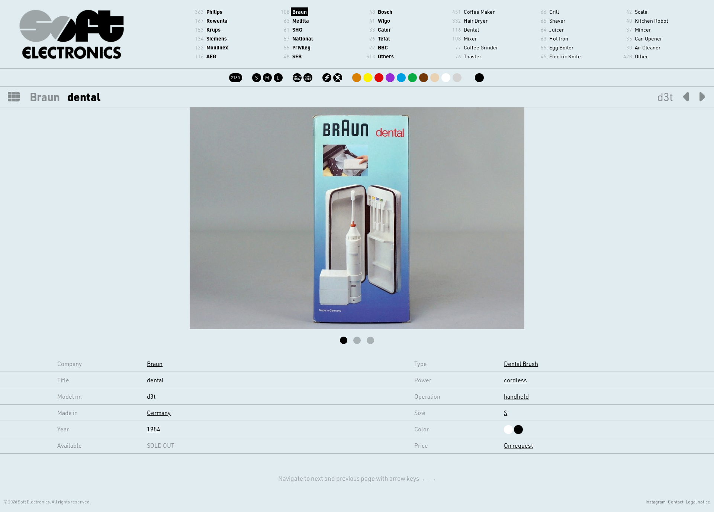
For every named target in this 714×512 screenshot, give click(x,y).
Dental (471, 29)
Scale (641, 11)
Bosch (385, 11)
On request (518, 445)
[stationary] (298, 76)
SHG (297, 29)
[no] (338, 76)
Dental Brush (521, 363)
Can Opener (648, 38)
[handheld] (308, 76)
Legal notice (698, 502)
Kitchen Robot (651, 20)
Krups (213, 29)
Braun (299, 11)
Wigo (384, 20)
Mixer (470, 38)
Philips (214, 11)
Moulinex (217, 47)
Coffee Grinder (481, 47)
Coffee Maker (479, 11)
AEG (211, 56)
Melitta (300, 20)
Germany (159, 413)
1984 (153, 429)
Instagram (656, 502)
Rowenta (217, 20)
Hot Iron (558, 38)
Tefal (384, 38)
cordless (515, 380)
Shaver (557, 20)
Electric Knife (565, 56)
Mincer (643, 29)
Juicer (556, 29)
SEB (297, 56)
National (302, 38)
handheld (516, 396)
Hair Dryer (476, 20)
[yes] (327, 76)
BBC (383, 47)
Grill (554, 11)
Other (641, 56)
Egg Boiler (561, 47)
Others (386, 56)
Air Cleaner (647, 47)
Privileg (301, 47)
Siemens (216, 38)
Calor (384, 29)
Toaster (472, 56)
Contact (676, 502)
